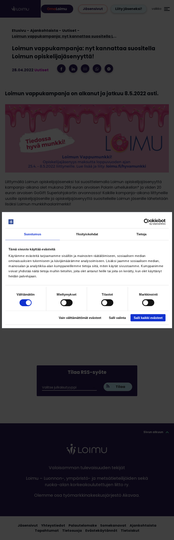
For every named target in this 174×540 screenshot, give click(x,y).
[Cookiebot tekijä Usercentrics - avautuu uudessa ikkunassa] (147, 222)
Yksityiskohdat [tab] (87, 234)
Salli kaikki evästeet (148, 318)
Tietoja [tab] (141, 234)
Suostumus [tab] (32, 234)
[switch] (66, 302)
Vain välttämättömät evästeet (80, 318)
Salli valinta (117, 318)
